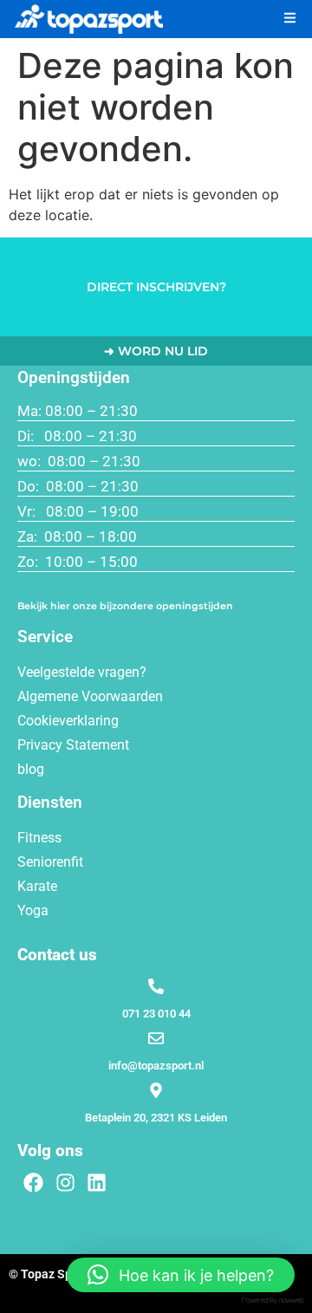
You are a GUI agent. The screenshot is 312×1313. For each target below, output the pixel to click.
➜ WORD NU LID (156, 351)
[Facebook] (33, 1183)
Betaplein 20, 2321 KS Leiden (156, 1117)
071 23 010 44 (156, 1013)
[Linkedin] (97, 1183)
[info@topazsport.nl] (156, 1038)
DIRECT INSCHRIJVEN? (156, 287)
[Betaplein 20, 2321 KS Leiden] (156, 1090)
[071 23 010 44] (156, 986)
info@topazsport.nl (156, 1065)
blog (30, 769)
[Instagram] (65, 1183)
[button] (293, 17)
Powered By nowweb (272, 1300)
